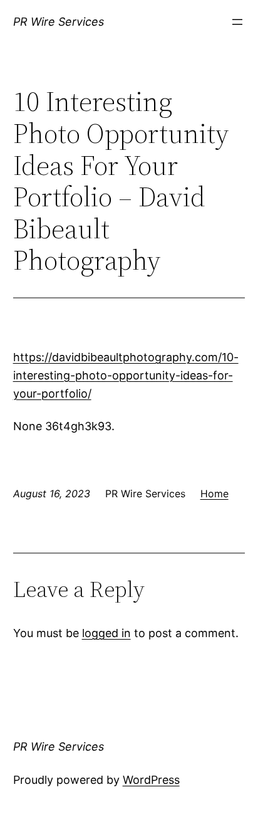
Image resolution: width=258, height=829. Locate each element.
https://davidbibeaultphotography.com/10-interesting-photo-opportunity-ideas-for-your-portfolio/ (126, 375)
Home (214, 493)
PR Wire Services (58, 21)
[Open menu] (237, 21)
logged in (106, 633)
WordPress (151, 779)
